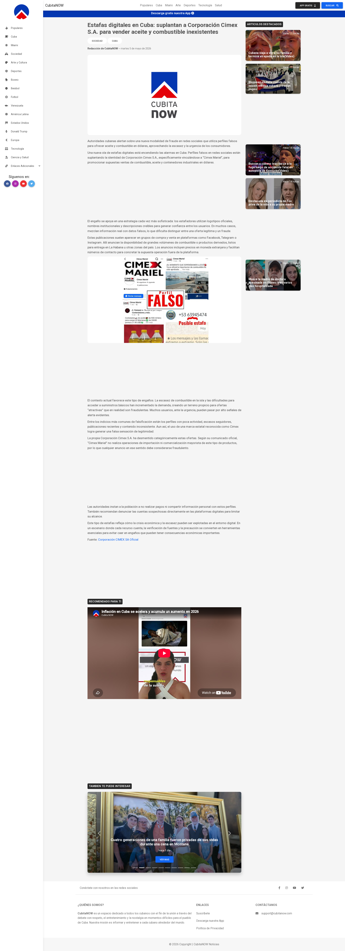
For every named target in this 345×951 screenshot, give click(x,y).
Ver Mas (164, 859)
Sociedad (97, 41)
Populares (146, 5)
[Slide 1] (135, 868)
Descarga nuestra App (210, 920)
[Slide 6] (167, 868)
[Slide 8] (180, 868)
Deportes (190, 5)
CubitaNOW (54, 5)
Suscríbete (203, 913)
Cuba (159, 5)
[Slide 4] (154, 868)
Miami (169, 5)
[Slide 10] (193, 868)
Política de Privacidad (210, 928)
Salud (218, 5)
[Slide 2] (141, 868)
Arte (178, 5)
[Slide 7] (174, 868)
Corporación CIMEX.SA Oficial (118, 539)
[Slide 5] (161, 868)
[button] (22, 166)
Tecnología (205, 5)
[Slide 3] (148, 868)
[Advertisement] (164, 192)
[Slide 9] (187, 868)
